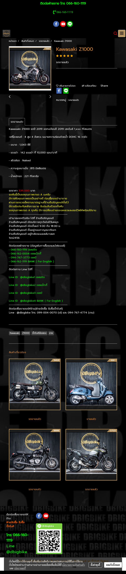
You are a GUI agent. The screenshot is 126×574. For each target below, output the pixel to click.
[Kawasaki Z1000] (30, 68)
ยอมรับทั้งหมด (113, 564)
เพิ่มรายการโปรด (66, 86)
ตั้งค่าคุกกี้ (95, 564)
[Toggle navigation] (121, 33)
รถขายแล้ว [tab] (17, 122)
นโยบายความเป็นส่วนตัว (73, 564)
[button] (114, 33)
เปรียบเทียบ (90, 86)
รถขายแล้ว (73, 100)
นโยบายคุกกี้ (20, 568)
